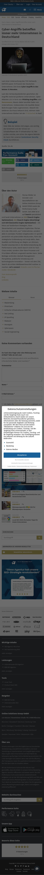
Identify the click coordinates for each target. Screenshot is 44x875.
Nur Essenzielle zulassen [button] (22, 460)
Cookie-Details (12, 466)
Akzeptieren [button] (22, 455)
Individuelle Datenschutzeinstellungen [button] (22, 463)
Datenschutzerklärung (23, 466)
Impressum (33, 466)
